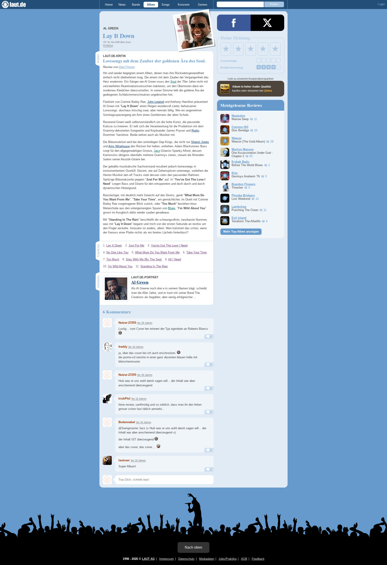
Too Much (112, 259)
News (122, 4)
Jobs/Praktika (227, 559)
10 (255, 130)
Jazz (157, 150)
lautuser (124, 460)
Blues (171, 208)
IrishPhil (124, 398)
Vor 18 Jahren (144, 322)
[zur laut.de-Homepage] (18, 4)
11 (255, 119)
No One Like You (117, 252)
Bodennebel (126, 422)
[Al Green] (194, 49)
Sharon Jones (200, 142)
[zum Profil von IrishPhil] (107, 398)
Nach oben (193, 547)
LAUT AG (148, 559)
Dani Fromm (127, 67)
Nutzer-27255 (127, 322)
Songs (165, 4)
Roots (195, 130)
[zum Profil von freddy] (107, 346)
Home (109, 4)
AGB (244, 559)
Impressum (166, 559)
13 (257, 198)
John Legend (155, 101)
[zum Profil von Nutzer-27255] (107, 322)
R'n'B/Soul (108, 45)
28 (271, 141)
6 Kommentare (117, 312)
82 (251, 156)
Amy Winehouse (119, 146)
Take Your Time (196, 252)
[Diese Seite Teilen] (234, 23)
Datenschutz (186, 559)
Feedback (258, 559)
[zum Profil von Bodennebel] (107, 422)
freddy (122, 346)
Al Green (110, 28)
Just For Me (136, 245)
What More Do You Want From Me (157, 252)
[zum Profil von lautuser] (107, 460)
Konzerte (183, 4)
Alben (151, 4)
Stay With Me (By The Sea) (144, 259)
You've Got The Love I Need (169, 245)
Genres (202, 4)
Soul (173, 81)
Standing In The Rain (154, 266)
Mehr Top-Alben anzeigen (241, 231)
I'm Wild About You (120, 266)
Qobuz (268, 90)
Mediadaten (206, 559)
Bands (136, 4)
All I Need (174, 259)
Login (381, 4)
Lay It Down (114, 245)
